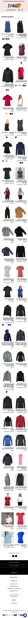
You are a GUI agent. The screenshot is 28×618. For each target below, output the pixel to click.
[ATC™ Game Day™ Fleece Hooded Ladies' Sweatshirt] (20, 479)
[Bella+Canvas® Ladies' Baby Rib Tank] (7, 125)
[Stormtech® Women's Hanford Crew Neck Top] (20, 440)
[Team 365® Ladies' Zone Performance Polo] (20, 291)
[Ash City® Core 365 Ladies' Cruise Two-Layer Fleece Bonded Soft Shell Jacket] (20, 335)
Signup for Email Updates (14, 562)
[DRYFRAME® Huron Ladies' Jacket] (7, 421)
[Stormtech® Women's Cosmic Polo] (7, 291)
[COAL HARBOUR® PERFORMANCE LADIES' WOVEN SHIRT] (20, 27)
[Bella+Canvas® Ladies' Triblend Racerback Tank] (20, 100)
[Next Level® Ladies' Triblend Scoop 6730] (20, 518)
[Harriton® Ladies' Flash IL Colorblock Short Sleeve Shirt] (7, 100)
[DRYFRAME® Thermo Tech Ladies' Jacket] (7, 402)
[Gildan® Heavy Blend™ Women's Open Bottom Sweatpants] (20, 459)
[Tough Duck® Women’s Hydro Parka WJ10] (20, 231)
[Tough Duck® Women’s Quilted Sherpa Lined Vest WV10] (20, 49)
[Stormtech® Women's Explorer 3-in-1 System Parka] (7, 459)
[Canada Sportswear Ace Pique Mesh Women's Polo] (20, 73)
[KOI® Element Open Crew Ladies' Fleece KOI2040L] (20, 251)
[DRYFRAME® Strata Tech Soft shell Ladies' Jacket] (20, 402)
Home (2, 13)
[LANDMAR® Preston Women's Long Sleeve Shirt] (20, 193)
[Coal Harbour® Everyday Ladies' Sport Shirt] (7, 49)
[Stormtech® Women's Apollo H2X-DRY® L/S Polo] (7, 440)
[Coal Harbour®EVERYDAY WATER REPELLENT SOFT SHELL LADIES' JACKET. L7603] (7, 310)
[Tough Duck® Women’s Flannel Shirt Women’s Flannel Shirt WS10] (7, 251)
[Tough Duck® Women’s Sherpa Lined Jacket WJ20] (20, 212)
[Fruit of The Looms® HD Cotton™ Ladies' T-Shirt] (7, 537)
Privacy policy (14, 603)
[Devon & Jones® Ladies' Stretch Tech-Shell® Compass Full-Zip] (7, 356)
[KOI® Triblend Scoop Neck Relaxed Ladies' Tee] (7, 173)
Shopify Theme (16, 610)
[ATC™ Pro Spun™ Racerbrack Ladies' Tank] (7, 27)
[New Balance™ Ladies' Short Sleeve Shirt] (20, 537)
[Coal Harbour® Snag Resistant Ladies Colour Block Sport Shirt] (7, 148)
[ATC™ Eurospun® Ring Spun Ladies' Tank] (20, 125)
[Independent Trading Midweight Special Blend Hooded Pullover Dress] (7, 479)
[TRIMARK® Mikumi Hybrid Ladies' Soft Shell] (20, 356)
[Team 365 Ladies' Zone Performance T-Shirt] (7, 499)
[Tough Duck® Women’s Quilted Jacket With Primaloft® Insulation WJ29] (7, 75)
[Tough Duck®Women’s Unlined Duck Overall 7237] (7, 212)
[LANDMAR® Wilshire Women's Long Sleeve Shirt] (7, 193)
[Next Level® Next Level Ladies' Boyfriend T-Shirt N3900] (7, 271)
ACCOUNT (8, 9)
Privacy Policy (14, 596)
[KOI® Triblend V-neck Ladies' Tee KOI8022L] (20, 271)
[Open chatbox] (25, 615)
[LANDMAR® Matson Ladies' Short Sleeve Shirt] (20, 499)
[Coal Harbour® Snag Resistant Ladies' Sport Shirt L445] (20, 173)
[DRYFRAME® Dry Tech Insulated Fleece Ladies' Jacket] (20, 376)
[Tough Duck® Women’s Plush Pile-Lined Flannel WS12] (7, 231)
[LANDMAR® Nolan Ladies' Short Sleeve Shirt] (7, 518)
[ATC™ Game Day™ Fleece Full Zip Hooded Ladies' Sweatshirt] (20, 149)
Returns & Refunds (14, 595)
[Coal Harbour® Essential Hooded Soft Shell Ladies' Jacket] (20, 310)
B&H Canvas (11, 610)
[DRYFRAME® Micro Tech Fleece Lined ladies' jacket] (20, 421)
